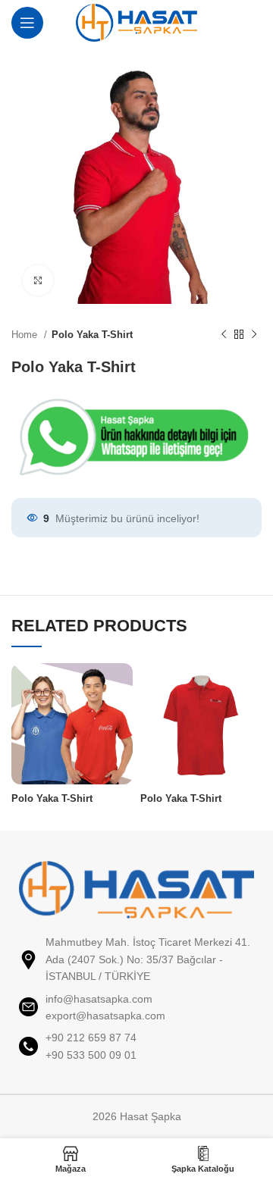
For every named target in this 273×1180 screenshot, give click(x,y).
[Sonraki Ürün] (254, 335)
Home (25, 334)
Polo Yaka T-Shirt (92, 334)
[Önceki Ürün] (223, 335)
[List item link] (136, 1008)
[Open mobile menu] (27, 23)
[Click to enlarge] (38, 280)
